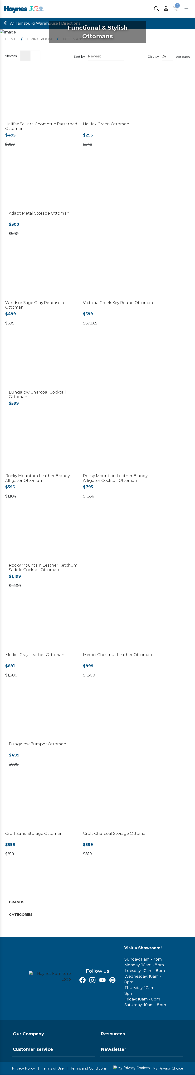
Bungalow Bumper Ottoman (37, 744)
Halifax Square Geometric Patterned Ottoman (41, 126)
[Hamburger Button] (186, 9)
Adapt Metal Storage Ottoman (39, 213)
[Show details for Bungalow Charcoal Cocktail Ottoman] (46, 364)
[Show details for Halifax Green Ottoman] (120, 96)
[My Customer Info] (166, 8)
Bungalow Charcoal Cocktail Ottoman (37, 394)
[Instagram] (92, 980)
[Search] (156, 8)
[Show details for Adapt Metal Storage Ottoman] (46, 185)
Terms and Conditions (89, 1068)
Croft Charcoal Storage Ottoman (115, 833)
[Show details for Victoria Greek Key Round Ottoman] (120, 274)
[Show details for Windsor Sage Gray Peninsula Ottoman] (42, 274)
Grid (25, 56)
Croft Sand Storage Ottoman (34, 833)
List (35, 56)
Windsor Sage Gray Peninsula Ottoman (34, 305)
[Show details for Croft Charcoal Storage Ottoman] (120, 805)
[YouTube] (102, 980)
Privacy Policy (23, 1068)
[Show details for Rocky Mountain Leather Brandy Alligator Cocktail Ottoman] (120, 448)
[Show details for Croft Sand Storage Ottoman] (42, 805)
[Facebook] (82, 980)
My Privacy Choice (167, 1068)
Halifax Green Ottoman (106, 124)
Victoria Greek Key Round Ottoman (118, 302)
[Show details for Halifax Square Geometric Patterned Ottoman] (42, 96)
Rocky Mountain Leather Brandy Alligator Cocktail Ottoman (115, 478)
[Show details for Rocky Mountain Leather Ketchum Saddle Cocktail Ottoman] (46, 537)
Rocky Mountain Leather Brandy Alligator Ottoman (37, 478)
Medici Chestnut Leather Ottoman (117, 655)
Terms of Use (53, 1068)
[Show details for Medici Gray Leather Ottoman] (42, 627)
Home (10, 39)
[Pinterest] (112, 980)
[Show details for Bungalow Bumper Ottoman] (46, 716)
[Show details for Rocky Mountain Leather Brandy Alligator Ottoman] (42, 448)
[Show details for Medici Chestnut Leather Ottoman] (120, 627)
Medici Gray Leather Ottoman (34, 655)
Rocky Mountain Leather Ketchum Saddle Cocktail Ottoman (43, 567)
